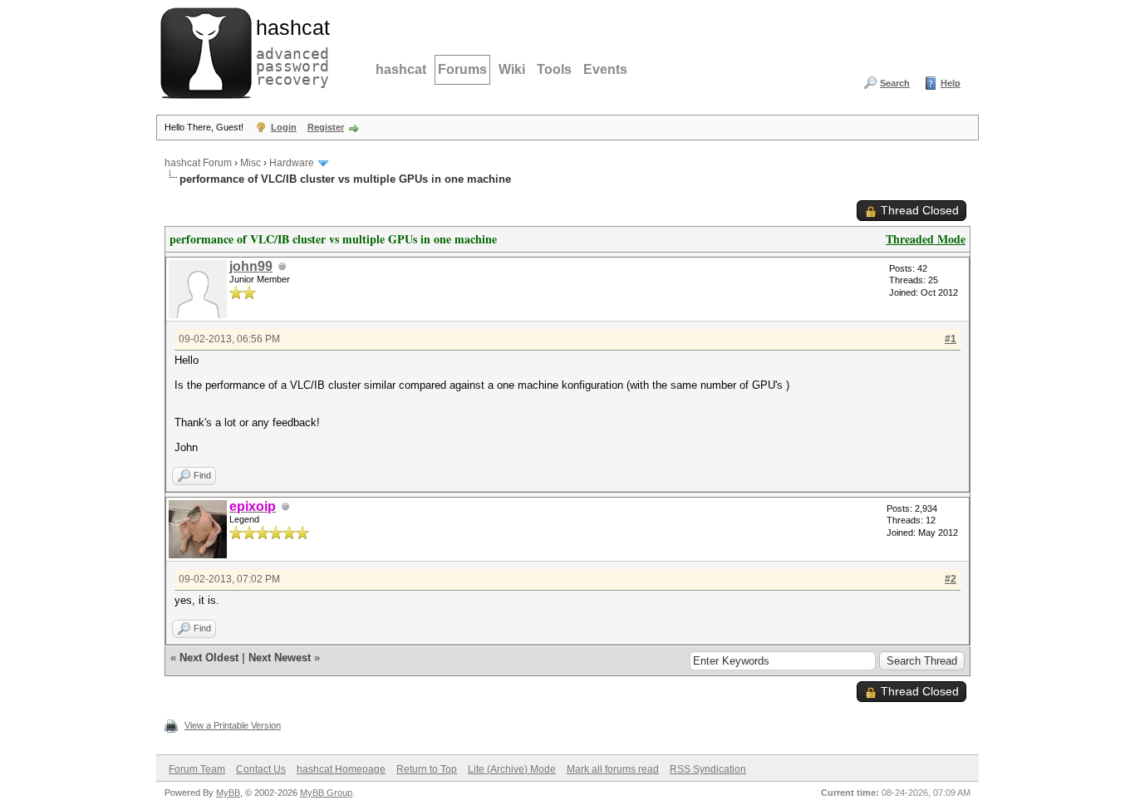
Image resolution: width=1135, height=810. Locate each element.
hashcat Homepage (341, 769)
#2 (950, 579)
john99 (251, 266)
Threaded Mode (925, 239)
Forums (462, 69)
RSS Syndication (708, 769)
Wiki (512, 69)
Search (895, 83)
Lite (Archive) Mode (512, 769)
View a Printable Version (232, 725)
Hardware (291, 163)
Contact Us (261, 769)
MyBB (228, 793)
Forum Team (197, 769)
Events (605, 69)
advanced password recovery (289, 51)
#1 (950, 339)
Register (325, 127)
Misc (250, 163)
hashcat (401, 69)
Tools (554, 69)
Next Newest (279, 657)
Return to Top (426, 769)
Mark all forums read (613, 769)
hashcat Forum (198, 163)
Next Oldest (208, 657)
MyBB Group (326, 793)
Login (284, 127)
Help (951, 83)
